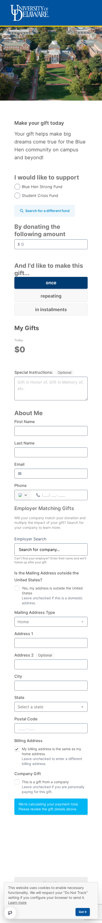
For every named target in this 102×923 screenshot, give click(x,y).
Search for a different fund (47, 211)
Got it (83, 912)
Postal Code (25, 718)
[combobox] (51, 549)
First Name (24, 421)
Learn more (17, 902)
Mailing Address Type (34, 612)
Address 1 (23, 633)
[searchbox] (51, 549)
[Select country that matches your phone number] (23, 495)
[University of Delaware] (29, 13)
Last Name (24, 443)
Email (19, 464)
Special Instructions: (33, 372)
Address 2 (24, 655)
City (18, 676)
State (19, 697)
